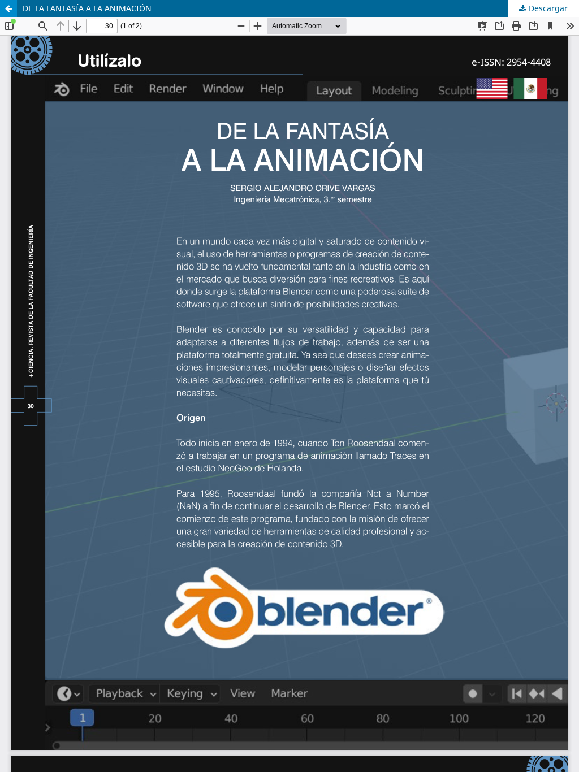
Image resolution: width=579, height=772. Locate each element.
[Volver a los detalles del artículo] (8, 8)
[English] (492, 90)
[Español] (530, 90)
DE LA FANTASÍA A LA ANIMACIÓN (87, 8)
